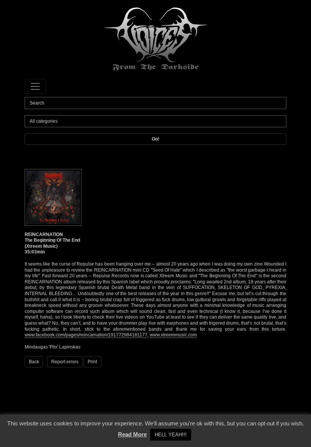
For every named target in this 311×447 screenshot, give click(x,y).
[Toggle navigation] (35, 86)
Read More (132, 434)
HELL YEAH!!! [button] (171, 435)
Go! (155, 139)
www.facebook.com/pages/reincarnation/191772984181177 (86, 335)
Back (34, 361)
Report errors (65, 361)
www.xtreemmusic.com (173, 335)
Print (92, 361)
